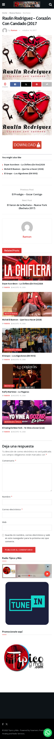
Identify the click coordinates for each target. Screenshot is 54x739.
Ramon (14, 30)
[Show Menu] (3, 4)
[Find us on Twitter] (6, 724)
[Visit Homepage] (27, 4)
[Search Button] (50, 4)
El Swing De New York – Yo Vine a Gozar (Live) (23, 427)
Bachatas (27, 13)
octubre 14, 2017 (29, 30)
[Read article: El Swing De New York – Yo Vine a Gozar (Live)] (27, 412)
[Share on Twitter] (26, 84)
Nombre (7, 496)
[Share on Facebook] (15, 84)
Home (4, 13)
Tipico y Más (13, 730)
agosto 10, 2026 (19, 287)
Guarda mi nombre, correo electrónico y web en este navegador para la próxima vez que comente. (27, 538)
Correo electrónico (12, 509)
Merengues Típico (13, 278)
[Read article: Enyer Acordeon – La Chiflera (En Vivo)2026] (27, 268)
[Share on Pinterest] (37, 84)
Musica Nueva (15, 13)
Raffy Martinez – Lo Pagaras (15, 391)
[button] (47, 732)
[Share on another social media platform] (47, 84)
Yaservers (34, 730)
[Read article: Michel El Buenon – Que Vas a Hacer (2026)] (27, 304)
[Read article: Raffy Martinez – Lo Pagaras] (27, 376)
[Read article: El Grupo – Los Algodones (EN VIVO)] (27, 340)
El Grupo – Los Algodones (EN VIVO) (21, 173)
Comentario (9, 460)
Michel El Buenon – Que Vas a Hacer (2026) (24, 169)
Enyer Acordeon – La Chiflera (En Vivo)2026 (24, 164)
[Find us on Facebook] (2, 724)
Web (4, 522)
